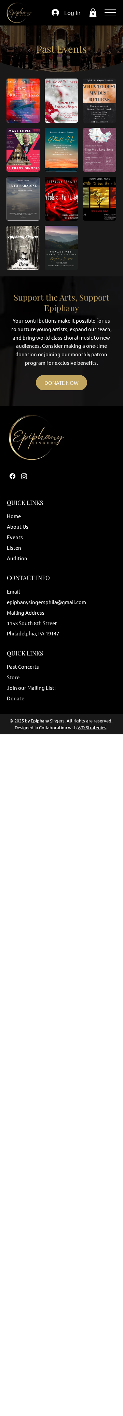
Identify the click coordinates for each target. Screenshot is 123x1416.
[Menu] (111, 13)
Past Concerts (23, 666)
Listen (14, 547)
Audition (17, 558)
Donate (15, 698)
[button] (93, 12)
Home (14, 516)
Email (13, 591)
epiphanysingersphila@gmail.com (46, 602)
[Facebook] (12, 476)
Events (15, 537)
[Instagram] (24, 476)
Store (13, 677)
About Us (17, 526)
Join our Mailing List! (31, 687)
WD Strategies (92, 727)
